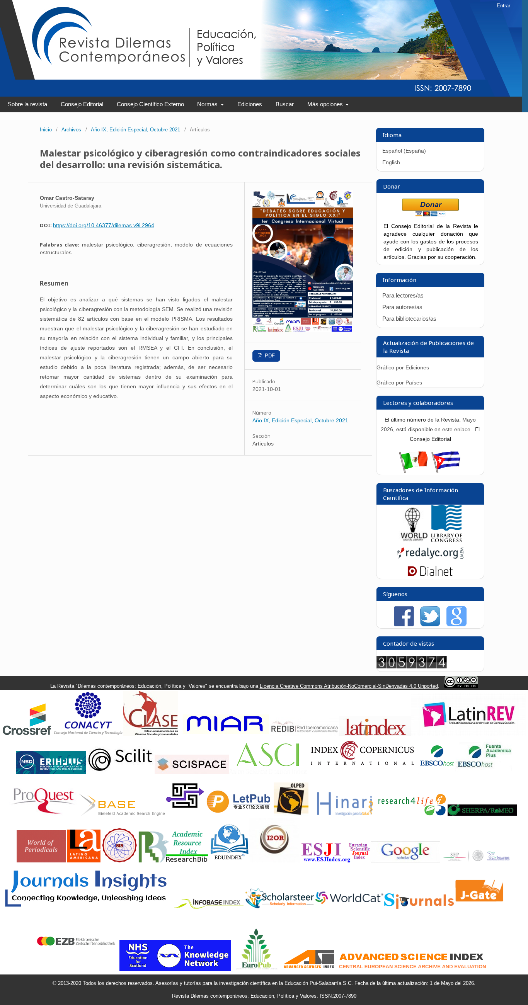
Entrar (503, 6)
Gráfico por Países (400, 382)
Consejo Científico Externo (150, 104)
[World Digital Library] (414, 540)
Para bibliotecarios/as (409, 318)
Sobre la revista (27, 104)
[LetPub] (239, 814)
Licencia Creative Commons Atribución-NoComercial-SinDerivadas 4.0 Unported (349, 686)
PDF (269, 356)
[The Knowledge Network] (175, 969)
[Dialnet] (430, 575)
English (391, 162)
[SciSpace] (192, 772)
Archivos (71, 130)
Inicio (46, 130)
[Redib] (304, 734)
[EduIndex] (229, 861)
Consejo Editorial (82, 104)
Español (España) (404, 151)
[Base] (122, 814)
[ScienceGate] (185, 814)
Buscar (285, 104)
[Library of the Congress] (446, 540)
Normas (208, 104)
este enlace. (457, 429)
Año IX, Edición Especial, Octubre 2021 (135, 130)
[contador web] (411, 666)
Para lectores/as (403, 295)
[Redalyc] (430, 560)
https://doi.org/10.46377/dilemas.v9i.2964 (103, 225)
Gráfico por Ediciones (402, 367)
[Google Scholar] (405, 861)
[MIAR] (224, 734)
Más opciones (325, 104)
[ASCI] (268, 772)
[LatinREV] (468, 734)
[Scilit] (120, 772)
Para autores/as (402, 307)
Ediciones (249, 104)
